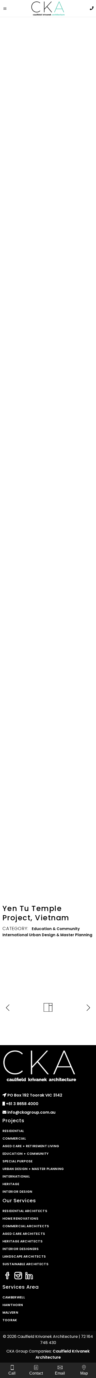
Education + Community (25, 1153)
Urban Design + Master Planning (33, 1169)
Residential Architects (24, 1211)
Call (12, 1373)
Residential (13, 1131)
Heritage (10, 1184)
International (15, 934)
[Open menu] (7, 8)
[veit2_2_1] (48, 636)
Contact (36, 1373)
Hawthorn (12, 1305)
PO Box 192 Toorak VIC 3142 (34, 1095)
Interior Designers (20, 1249)
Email (60, 1373)
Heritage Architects (22, 1241)
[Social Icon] (7, 1276)
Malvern (10, 1312)
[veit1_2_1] (48, 157)
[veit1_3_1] (48, 546)
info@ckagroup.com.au (31, 1112)
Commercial (14, 1138)
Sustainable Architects (25, 1264)
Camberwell (13, 1297)
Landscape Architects (24, 1256)
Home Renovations (20, 1218)
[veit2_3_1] (48, 716)
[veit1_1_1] (48, 465)
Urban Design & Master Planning (60, 934)
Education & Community (56, 928)
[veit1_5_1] (48, 247)
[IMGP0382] (48, 857)
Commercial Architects (25, 1226)
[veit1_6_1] (48, 338)
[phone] (92, 8)
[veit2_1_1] (48, 66)
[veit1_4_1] (48, 407)
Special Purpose (17, 1161)
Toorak (9, 1320)
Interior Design (17, 1191)
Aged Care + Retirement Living (30, 1146)
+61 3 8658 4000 (22, 1104)
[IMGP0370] (48, 786)
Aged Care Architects (23, 1233)
